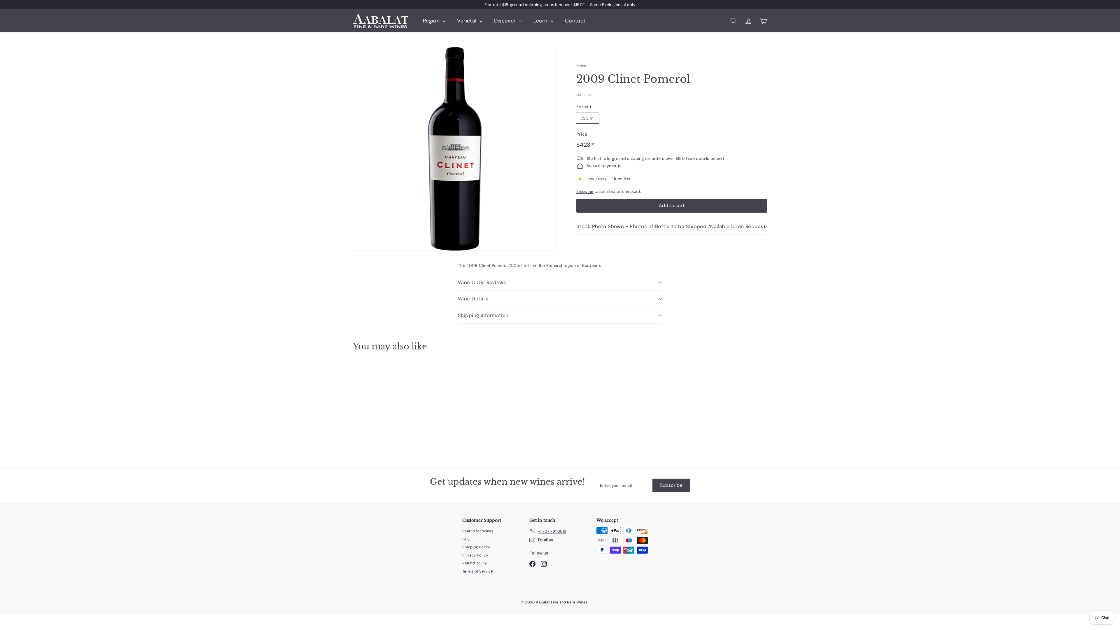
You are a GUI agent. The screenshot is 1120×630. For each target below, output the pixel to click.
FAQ (466, 539)
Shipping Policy (476, 547)
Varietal (467, 20)
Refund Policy (474, 563)
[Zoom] (454, 149)
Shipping (585, 191)
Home (581, 65)
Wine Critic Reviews (482, 282)
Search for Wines (478, 530)
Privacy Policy (475, 555)
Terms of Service (477, 571)
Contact (575, 20)
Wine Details (473, 298)
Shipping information (483, 315)
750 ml (587, 118)
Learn (541, 20)
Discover (505, 20)
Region (432, 20)
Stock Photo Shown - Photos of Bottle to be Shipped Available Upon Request (671, 226)
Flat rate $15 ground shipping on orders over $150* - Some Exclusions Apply (560, 4)
